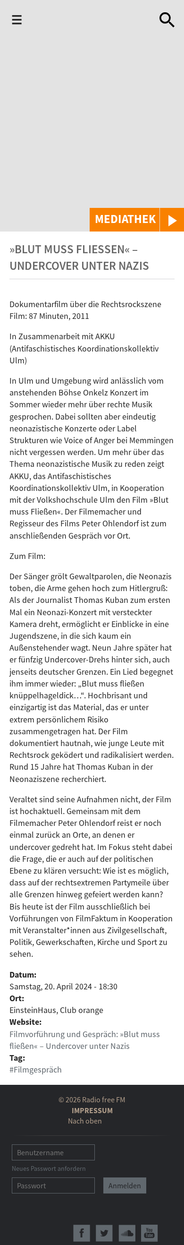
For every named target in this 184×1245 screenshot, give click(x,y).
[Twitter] (104, 1233)
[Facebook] (81, 1233)
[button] (137, 220)
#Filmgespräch (35, 1069)
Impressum (92, 1110)
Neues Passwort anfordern (49, 1168)
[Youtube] (149, 1233)
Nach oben (85, 1120)
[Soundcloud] (126, 1233)
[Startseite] (86, 21)
